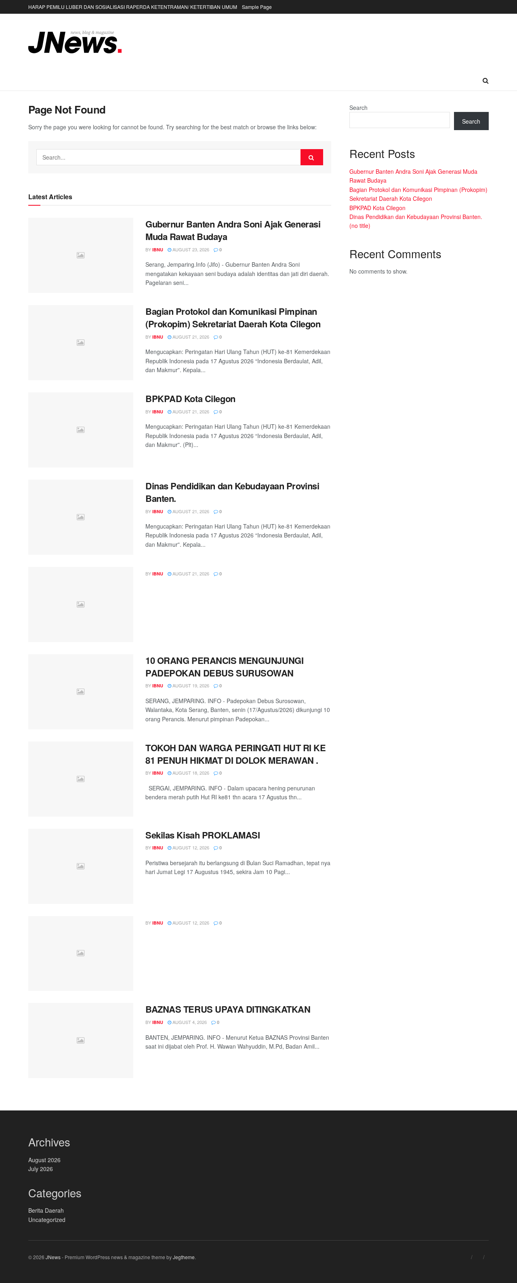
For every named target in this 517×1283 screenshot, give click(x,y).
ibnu (157, 249)
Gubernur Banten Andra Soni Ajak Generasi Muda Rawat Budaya (232, 230)
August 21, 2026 (190, 336)
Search (358, 107)
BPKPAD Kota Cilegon (190, 398)
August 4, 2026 (189, 1022)
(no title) (359, 225)
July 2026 (40, 1169)
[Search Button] (312, 157)
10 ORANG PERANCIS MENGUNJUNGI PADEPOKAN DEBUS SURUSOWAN (224, 666)
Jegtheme (184, 1257)
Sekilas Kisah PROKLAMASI (202, 834)
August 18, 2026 (190, 772)
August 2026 (44, 1160)
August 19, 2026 (190, 685)
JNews (53, 1257)
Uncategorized (46, 1220)
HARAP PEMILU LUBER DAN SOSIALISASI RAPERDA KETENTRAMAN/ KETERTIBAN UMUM (132, 6)
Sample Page (257, 6)
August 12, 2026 (190, 847)
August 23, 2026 (190, 249)
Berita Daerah (46, 1210)
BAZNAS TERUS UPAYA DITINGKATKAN (227, 1009)
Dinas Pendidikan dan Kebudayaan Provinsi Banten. (232, 492)
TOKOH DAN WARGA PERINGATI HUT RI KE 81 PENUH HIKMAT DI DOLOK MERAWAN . (235, 754)
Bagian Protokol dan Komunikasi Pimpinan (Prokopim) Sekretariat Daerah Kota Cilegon (233, 317)
